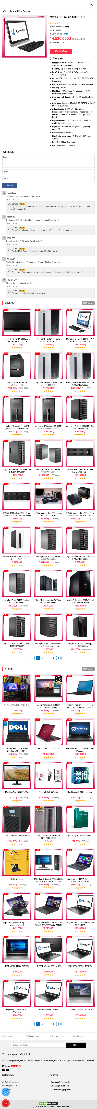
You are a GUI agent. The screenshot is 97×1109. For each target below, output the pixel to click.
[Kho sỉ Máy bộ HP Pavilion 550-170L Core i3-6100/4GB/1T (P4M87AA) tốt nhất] (16, 539)
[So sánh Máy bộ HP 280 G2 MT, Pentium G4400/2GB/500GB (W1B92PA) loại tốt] (48, 452)
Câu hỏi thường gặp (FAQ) (61, 1090)
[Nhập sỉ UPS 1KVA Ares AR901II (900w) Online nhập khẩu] (16, 818)
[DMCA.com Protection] (48, 1103)
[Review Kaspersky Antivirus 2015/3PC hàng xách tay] (80, 818)
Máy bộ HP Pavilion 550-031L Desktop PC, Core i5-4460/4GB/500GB (48, 341)
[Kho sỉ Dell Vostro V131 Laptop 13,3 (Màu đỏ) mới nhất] (48, 731)
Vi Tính (9, 668)
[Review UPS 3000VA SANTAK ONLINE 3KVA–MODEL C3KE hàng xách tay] (48, 818)
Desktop (64, 34)
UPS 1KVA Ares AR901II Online (17, 836)
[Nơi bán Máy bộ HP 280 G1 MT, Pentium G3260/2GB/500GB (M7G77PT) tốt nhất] (16, 583)
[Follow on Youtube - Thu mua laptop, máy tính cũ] (8, 1070)
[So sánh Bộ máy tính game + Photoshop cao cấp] (16, 688)
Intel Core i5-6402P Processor (80, 792)
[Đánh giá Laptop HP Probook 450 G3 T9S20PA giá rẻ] (16, 992)
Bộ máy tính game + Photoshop (16, 705)
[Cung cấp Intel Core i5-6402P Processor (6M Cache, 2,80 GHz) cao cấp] (80, 775)
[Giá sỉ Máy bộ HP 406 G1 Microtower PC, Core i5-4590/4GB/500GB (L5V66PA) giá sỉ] (48, 627)
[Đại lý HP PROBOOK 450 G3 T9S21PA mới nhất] (80, 949)
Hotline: (13, 1066)
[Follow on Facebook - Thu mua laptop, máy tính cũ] (4, 1070)
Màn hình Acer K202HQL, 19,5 (17, 792)
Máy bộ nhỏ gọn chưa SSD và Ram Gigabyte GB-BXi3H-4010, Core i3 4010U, (80, 515)
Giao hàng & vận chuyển (60, 1082)
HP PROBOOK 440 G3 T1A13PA (17, 966)
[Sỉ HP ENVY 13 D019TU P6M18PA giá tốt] (80, 992)
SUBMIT (76, 1045)
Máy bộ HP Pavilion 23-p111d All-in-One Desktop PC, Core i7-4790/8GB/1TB (17, 341)
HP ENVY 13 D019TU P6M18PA (80, 1010)
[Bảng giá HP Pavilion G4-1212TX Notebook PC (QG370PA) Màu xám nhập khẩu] (80, 731)
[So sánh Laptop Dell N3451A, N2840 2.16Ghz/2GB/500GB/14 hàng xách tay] (16, 731)
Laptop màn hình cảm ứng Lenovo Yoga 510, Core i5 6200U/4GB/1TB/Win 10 (16, 925)
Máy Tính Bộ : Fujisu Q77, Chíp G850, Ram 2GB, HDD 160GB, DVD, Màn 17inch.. (48, 881)
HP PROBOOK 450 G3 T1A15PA (48, 966)
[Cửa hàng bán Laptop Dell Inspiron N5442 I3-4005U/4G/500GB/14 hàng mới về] (48, 688)
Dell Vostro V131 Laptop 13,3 (48, 748)
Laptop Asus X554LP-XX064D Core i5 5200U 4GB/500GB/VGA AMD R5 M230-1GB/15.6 (48, 925)
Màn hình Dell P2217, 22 (48, 792)
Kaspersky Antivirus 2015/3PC (80, 836)
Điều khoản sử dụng (11, 1082)
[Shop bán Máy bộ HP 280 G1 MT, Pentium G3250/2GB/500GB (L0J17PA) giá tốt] (48, 539)
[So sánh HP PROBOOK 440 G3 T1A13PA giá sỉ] (16, 949)
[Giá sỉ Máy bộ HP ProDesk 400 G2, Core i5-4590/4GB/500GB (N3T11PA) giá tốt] (16, 627)
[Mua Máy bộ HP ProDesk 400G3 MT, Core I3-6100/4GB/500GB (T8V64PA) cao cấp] (80, 409)
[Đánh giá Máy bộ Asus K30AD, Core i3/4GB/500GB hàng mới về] (16, 365)
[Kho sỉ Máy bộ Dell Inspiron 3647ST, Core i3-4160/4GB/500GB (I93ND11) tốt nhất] (48, 583)
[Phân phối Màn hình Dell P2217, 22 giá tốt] (48, 775)
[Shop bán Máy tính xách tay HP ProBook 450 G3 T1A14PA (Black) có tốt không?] (80, 905)
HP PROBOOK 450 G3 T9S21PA (80, 966)
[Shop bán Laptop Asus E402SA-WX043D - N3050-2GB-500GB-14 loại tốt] (80, 862)
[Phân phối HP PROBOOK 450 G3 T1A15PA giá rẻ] (48, 949)
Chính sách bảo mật (11, 1086)
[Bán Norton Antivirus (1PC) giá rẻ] (16, 862)
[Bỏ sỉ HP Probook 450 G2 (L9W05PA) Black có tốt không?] (48, 992)
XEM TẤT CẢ (88, 303)
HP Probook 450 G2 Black (48, 1010)
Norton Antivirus (16, 879)
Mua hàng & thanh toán (60, 1086)
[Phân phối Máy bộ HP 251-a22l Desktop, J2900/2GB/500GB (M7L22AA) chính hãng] (80, 627)
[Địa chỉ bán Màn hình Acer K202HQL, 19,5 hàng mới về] (16, 775)
